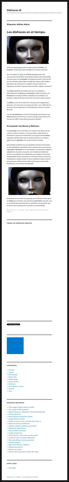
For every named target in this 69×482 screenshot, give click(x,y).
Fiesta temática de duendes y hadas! (20, 416)
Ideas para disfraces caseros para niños (21, 440)
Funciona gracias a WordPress (30, 477)
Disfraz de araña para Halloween (19, 423)
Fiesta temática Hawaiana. (17, 430)
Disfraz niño (12, 377)
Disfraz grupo (13, 374)
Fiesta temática (13, 381)
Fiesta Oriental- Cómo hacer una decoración (23, 435)
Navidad (11, 389)
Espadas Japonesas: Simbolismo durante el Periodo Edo (26, 412)
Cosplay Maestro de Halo (16, 419)
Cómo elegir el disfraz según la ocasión (21, 407)
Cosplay (11, 372)
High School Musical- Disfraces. (19, 445)
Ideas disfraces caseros (16, 386)
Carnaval (11, 370)
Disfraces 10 (14, 10)
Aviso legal (12, 468)
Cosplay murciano (14, 442)
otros (26, 210)
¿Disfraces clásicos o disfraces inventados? (22, 426)
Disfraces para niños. (15, 449)
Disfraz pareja (13, 379)
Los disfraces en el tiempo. (26, 32)
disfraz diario (38, 210)
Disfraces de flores (14, 414)
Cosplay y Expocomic (15, 433)
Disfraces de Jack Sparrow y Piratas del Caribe (23, 452)
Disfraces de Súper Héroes (17, 428)
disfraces (31, 210)
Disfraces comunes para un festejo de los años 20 (24, 421)
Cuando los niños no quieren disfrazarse (21, 438)
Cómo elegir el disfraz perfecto (18, 409)
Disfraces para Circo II (15, 447)
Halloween (12, 384)
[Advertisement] (15, 345)
